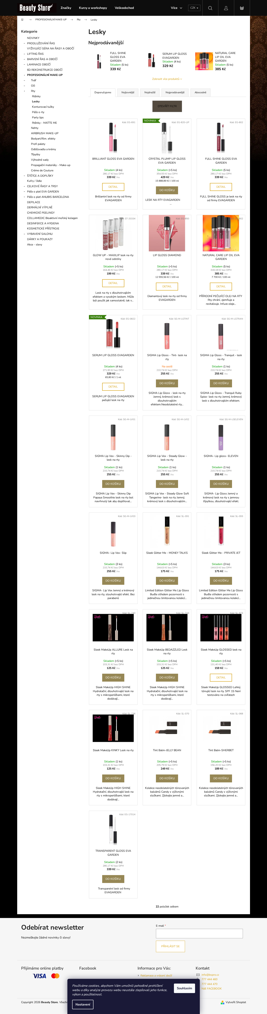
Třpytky (35, 154)
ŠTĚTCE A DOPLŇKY (40, 176)
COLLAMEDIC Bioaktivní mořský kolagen (52, 218)
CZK (193, 8)
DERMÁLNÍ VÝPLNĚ (39, 207)
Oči (33, 86)
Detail (113, 187)
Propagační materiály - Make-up (50, 165)
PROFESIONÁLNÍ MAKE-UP (45, 75)
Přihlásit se (170, 946)
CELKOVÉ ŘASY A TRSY (42, 186)
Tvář (33, 80)
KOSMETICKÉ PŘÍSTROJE (43, 228)
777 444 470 (209, 984)
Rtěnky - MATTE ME (44, 123)
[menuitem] (66, 8)
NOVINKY (33, 38)
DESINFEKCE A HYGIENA (43, 223)
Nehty (34, 128)
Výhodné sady (40, 160)
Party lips (38, 117)
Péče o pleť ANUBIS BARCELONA (48, 197)
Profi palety (38, 144)
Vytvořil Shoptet (236, 1002)
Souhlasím (184, 988)
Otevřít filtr (167, 106)
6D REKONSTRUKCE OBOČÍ (44, 70)
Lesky (36, 101)
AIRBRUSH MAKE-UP (44, 133)
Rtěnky (36, 96)
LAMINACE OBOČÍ (39, 64)
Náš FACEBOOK (212, 988)
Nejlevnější (128, 92)
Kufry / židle (34, 181)
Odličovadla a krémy (43, 149)
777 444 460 (209, 979)
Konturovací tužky (43, 107)
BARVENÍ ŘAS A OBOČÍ (42, 59)
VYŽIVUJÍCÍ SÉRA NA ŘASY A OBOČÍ (50, 48)
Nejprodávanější (175, 92)
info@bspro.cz (210, 975)
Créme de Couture (42, 170)
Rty (33, 91)
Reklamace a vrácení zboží (156, 975)
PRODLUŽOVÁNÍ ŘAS (41, 43)
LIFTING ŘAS (35, 54)
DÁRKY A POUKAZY (40, 239)
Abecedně (200, 92)
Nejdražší (149, 92)
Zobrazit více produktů (165, 79)
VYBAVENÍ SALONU (40, 234)
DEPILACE (33, 202)
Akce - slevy (34, 244)
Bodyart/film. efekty (43, 139)
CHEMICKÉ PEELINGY (41, 213)
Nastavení (82, 1004)
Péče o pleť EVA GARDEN (43, 191)
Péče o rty (38, 112)
